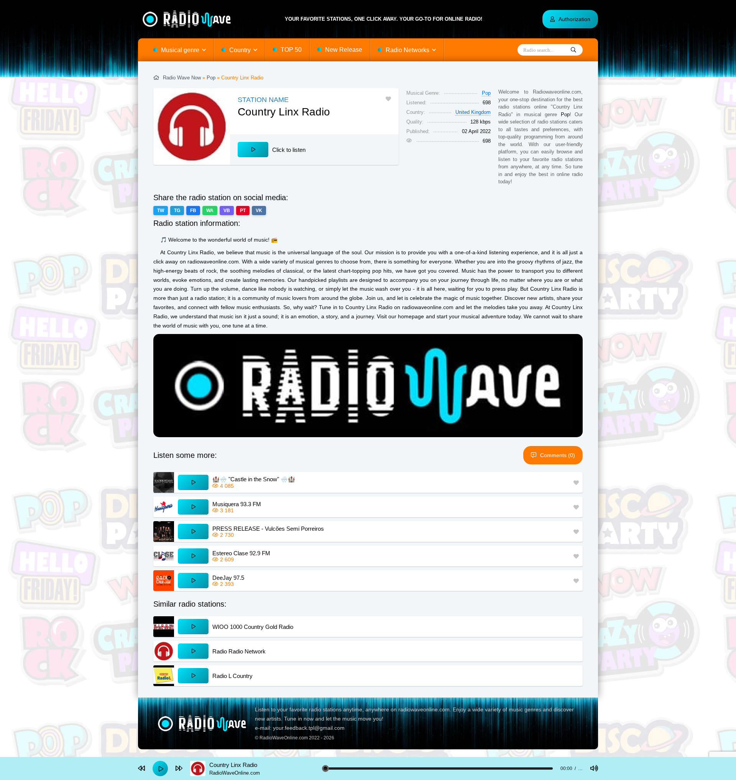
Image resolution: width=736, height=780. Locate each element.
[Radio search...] (573, 50)
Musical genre (180, 50)
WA (210, 210)
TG (177, 210)
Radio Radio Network (239, 651)
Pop (211, 78)
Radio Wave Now (182, 78)
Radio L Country (232, 676)
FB (193, 210)
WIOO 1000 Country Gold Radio (252, 627)
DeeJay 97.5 (228, 577)
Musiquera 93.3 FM (236, 504)
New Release (343, 49)
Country (240, 50)
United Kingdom (473, 112)
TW (160, 210)
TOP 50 (291, 49)
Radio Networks (407, 50)
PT (243, 210)
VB (226, 210)
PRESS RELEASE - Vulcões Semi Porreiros (268, 528)
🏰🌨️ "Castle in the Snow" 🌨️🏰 (253, 479)
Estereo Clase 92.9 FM (241, 553)
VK (259, 210)
